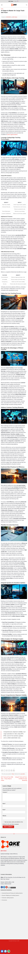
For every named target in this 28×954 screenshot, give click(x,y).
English (15, 1)
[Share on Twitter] (7, 770)
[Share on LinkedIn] (14, 770)
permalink (23, 773)
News (2, 8)
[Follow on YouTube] (6, 887)
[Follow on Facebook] (2, 887)
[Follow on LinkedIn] (4, 887)
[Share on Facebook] (4, 770)
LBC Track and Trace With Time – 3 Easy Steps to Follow (7, 778)
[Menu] (2, 4)
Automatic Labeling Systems (8, 897)
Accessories (4, 900)
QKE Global (14, 17)
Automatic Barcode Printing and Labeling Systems (12, 893)
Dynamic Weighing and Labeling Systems (10, 895)
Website (4, 815)
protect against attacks (12, 134)
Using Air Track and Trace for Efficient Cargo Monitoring (21, 778)
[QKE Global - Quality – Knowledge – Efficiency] (14, 5)
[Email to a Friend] (9, 770)
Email (4, 809)
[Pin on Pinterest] (11, 770)
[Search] (26, 5)
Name (4, 803)
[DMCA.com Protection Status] (12, 887)
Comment (5, 792)
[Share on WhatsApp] (2, 770)
